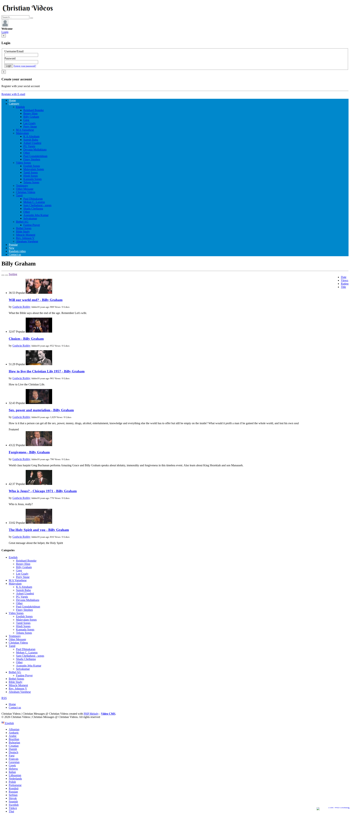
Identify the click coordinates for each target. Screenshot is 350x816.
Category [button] (14, 103)
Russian (13, 791)
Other (26, 152)
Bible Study (23, 231)
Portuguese (15, 785)
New (11, 247)
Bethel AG (22, 221)
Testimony (22, 185)
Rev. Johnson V (25, 238)
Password (9, 58)
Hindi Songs (30, 175)
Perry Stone (30, 126)
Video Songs (23, 162)
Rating (345, 283)
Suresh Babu (30, 139)
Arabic (13, 735)
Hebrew (13, 768)
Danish (13, 749)
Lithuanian (15, 775)
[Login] (5, 25)
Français (13, 758)
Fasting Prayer (31, 225)
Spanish (13, 801)
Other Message (24, 188)
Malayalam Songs (33, 169)
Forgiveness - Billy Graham (29, 452)
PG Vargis (29, 146)
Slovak (13, 798)
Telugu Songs (31, 182)
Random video (17, 251)
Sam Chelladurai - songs (37, 205)
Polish (12, 781)
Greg (26, 120)
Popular (13, 244)
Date (343, 277)
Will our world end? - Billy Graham (36, 300)
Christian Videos (25, 192)
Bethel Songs (23, 228)
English (20, 106)
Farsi (11, 755)
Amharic (14, 732)
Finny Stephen (31, 159)
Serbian (13, 795)
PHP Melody (91, 713)
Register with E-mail (13, 94)
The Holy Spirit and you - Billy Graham (39, 530)
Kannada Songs (32, 179)
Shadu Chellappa (33, 208)
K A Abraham (31, 136)
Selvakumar (30, 218)
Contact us (15, 254)
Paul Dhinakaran (33, 198)
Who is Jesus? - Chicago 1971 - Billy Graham (43, 491)
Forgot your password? (25, 66)
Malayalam (22, 133)
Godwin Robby (21, 306)
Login (4, 32)
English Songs (31, 165)
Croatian (14, 745)
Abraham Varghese (27, 241)
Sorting (13, 274)
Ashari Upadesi (32, 143)
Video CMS (108, 713)
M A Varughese (25, 129)
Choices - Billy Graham (26, 339)
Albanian (14, 729)
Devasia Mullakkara (34, 149)
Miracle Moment (25, 234)
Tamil (19, 195)
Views (344, 280)
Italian (12, 772)
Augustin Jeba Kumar (35, 215)
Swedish (14, 804)
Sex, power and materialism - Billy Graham (41, 410)
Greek (12, 765)
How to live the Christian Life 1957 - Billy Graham (47, 371)
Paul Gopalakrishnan (35, 156)
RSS (4, 698)
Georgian (14, 762)
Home (12, 100)
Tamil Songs (30, 172)
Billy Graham (31, 116)
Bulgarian (14, 742)
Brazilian (14, 739)
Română (13, 788)
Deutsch (13, 752)
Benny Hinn (30, 113)
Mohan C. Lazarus (34, 202)
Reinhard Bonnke (33, 110)
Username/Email (14, 51)
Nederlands (15, 778)
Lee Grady (29, 123)
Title (343, 286)
